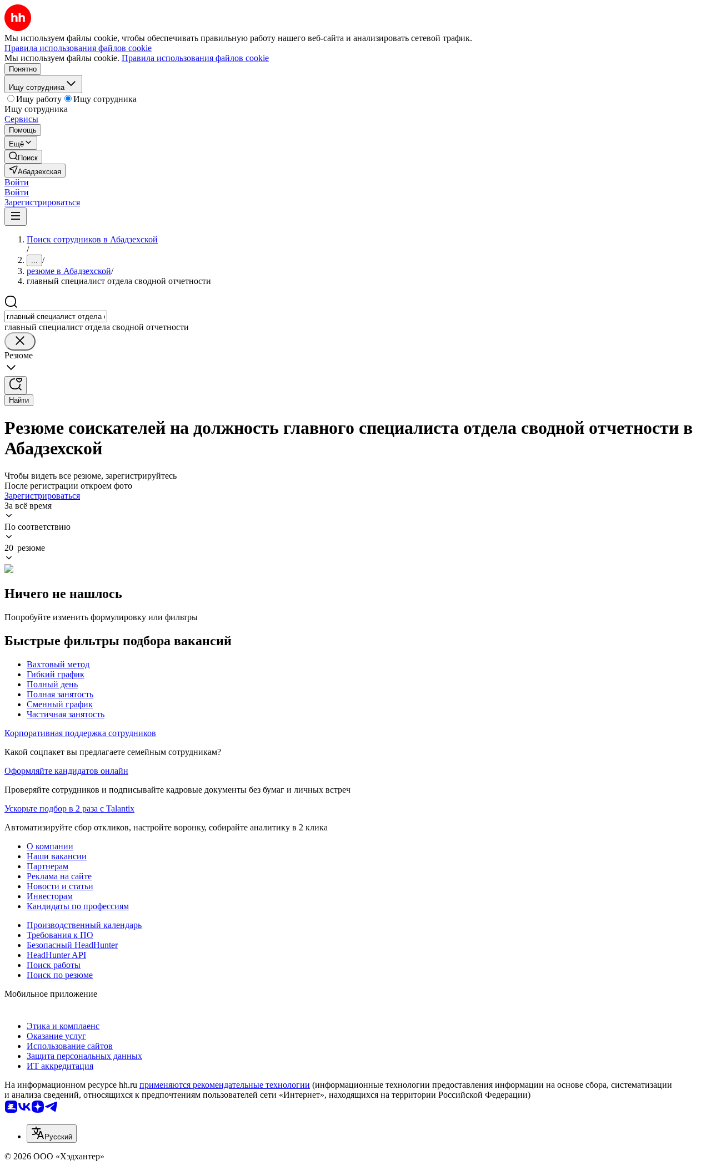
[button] (16, 182)
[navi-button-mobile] (15, 216)
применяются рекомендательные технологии (224, 1084)
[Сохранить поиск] (15, 385)
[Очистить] (20, 341)
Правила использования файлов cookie (195, 58)
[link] (23, 157)
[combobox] (55, 316)
